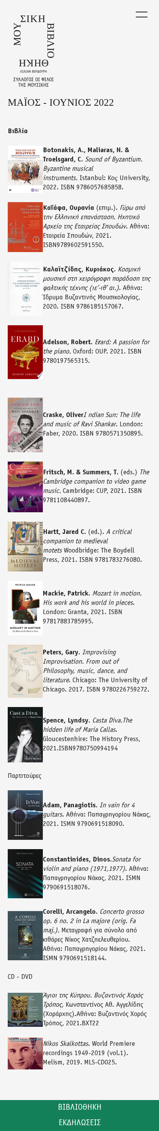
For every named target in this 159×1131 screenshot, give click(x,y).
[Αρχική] (34, 51)
